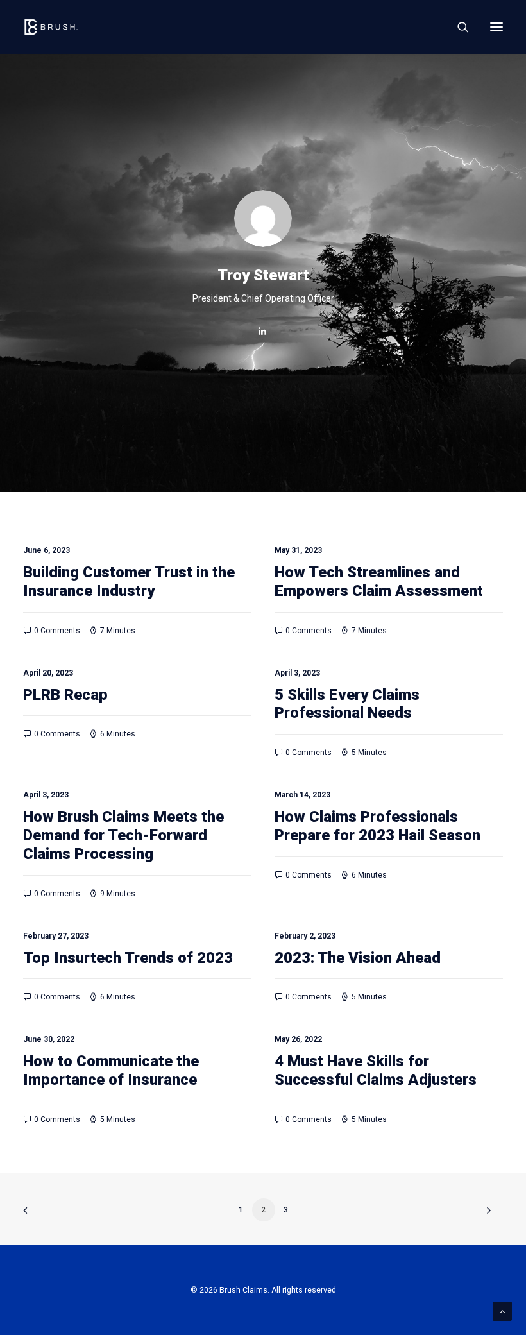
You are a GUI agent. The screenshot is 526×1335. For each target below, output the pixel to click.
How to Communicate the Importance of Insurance (111, 1070)
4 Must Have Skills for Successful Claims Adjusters (376, 1070)
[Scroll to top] (502, 1310)
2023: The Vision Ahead (358, 958)
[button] (496, 27)
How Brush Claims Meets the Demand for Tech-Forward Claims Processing (123, 835)
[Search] (457, 27)
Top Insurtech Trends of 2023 (128, 958)
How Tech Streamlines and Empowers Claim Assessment (379, 581)
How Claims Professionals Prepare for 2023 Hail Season (377, 826)
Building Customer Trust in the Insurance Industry (129, 581)
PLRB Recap (65, 695)
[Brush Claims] (51, 27)
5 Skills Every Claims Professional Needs (347, 704)
